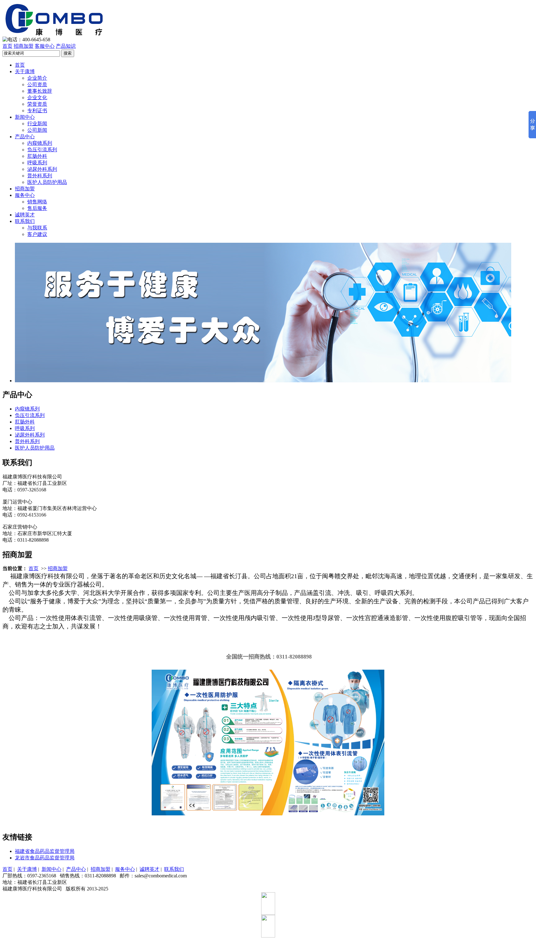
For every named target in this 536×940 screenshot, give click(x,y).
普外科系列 (39, 175)
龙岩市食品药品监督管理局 (44, 857)
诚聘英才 (25, 214)
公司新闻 (37, 130)
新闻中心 (25, 117)
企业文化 (37, 97)
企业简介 (37, 78)
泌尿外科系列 (42, 169)
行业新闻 (37, 123)
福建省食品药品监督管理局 (44, 851)
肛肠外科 (37, 156)
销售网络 (37, 201)
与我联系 (37, 227)
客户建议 (37, 234)
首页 (7, 46)
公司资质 (37, 84)
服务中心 (25, 195)
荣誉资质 (37, 104)
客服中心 (45, 46)
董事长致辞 (39, 91)
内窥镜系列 (39, 143)
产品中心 (25, 136)
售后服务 (37, 208)
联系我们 (25, 221)
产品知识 (66, 46)
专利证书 (37, 110)
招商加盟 (24, 46)
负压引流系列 (42, 149)
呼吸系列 (37, 162)
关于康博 (25, 71)
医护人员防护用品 (47, 182)
